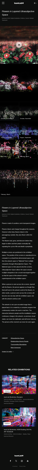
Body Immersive (16, 347)
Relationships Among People (19, 341)
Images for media (7, 351)
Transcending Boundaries (19, 344)
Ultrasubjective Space (17, 338)
